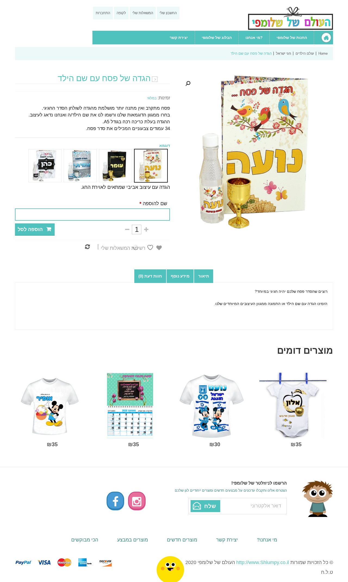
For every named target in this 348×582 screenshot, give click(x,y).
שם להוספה (153, 203)
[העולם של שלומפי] (290, 18)
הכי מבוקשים (84, 540)
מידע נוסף (180, 276)
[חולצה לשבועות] (49, 405)
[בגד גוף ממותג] (293, 405)
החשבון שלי (168, 13)
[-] (127, 229)
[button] (188, 83)
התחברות (103, 13)
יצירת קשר (227, 540)
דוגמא (164, 145)
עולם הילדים (305, 53)
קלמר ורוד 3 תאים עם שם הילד (154, 79)
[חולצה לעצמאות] (211, 405)
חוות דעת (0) (150, 276)
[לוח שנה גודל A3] (130, 405)
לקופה (121, 13)
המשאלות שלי (142, 13)
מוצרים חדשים (182, 540)
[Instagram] (136, 501)
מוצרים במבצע (132, 540)
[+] (146, 229)
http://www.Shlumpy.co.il (262, 562)
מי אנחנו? (267, 540)
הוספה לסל (30, 229)
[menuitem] (323, 37)
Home (323, 53)
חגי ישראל (283, 53)
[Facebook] (115, 501)
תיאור (203, 276)
